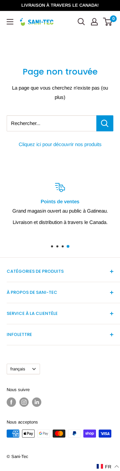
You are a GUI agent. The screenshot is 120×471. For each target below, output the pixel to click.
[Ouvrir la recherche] (81, 21)
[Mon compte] (94, 21)
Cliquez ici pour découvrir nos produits (60, 144)
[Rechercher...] (104, 123)
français (17, 368)
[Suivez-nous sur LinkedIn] (36, 402)
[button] (108, 466)
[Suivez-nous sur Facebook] (11, 402)
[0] (108, 22)
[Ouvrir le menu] (10, 21)
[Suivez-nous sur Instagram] (24, 402)
